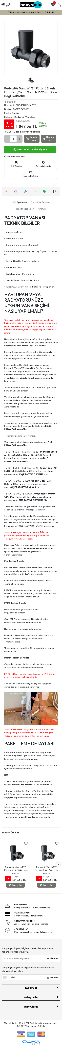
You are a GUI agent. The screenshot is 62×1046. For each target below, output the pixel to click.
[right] (58, 865)
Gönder (54, 958)
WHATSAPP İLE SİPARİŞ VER (32, 149)
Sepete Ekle (33, 138)
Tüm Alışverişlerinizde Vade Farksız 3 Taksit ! (31, 12)
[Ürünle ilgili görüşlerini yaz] (26, 191)
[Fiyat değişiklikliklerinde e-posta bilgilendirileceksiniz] (45, 191)
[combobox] (5, 977)
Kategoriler (31, 997)
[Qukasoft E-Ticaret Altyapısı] (31, 1042)
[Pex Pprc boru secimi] (31, 708)
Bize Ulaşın (31, 1006)
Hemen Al (50, 138)
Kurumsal (31, 987)
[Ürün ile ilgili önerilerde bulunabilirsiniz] (55, 191)
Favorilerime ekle (16, 156)
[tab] (19, 202)
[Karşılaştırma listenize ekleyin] (36, 191)
